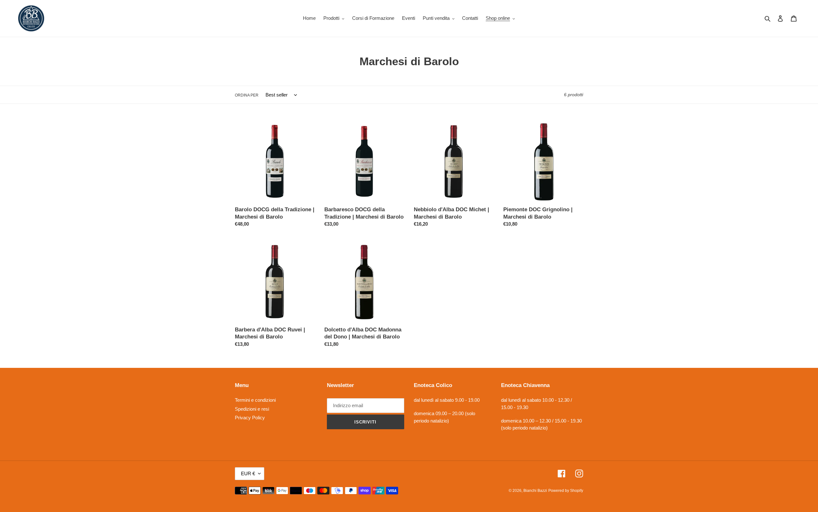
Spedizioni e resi (252, 409)
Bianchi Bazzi (535, 490)
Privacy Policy (250, 417)
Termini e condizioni (255, 400)
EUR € (248, 473)
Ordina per (247, 95)
